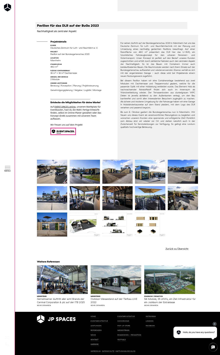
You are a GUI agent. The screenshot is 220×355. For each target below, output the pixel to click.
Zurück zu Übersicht (177, 248)
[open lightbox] (52, 172)
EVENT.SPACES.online (65, 106)
